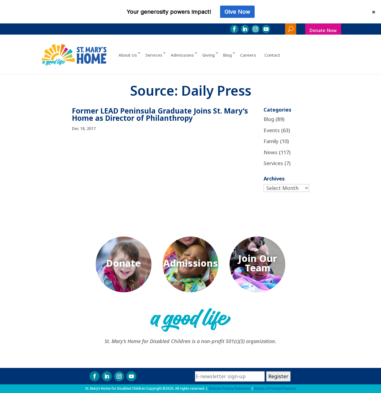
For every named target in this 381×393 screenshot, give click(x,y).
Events (272, 130)
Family (271, 141)
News (271, 152)
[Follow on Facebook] (234, 29)
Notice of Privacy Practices (275, 388)
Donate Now (323, 30)
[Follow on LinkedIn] (245, 29)
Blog (227, 55)
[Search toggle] (290, 29)
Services (153, 55)
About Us (128, 55)
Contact (272, 55)
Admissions (182, 55)
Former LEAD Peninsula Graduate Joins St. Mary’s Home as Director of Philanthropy (160, 114)
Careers (248, 55)
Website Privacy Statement (229, 388)
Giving (208, 55)
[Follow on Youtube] (266, 29)
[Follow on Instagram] (255, 29)
